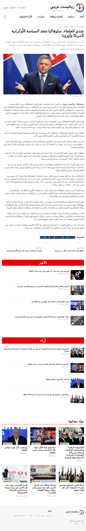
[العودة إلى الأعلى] (80, 525)
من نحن (49, 515)
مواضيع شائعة (71, 237)
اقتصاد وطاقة (56, 16)
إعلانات (30, 515)
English (12, 8)
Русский (21, 8)
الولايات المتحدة (58, 237)
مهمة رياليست (39, 515)
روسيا (65, 237)
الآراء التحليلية (25, 16)
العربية (5, 8)
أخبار (82, 16)
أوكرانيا (52, 237)
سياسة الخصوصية (19, 515)
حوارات (40, 16)
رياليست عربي (79, 26)
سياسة (71, 16)
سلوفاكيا (42, 237)
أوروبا (47, 237)
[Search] (4, 16)
